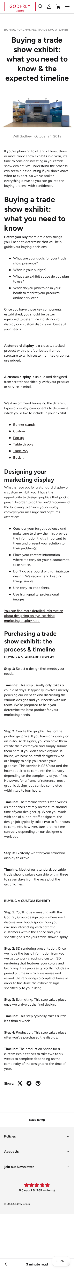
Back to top (37, 1120)
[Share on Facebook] (29, 1083)
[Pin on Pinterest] (38, 1083)
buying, (10, 29)
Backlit (18, 457)
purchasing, (27, 29)
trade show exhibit (53, 29)
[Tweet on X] (19, 1083)
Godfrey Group (21, 1203)
